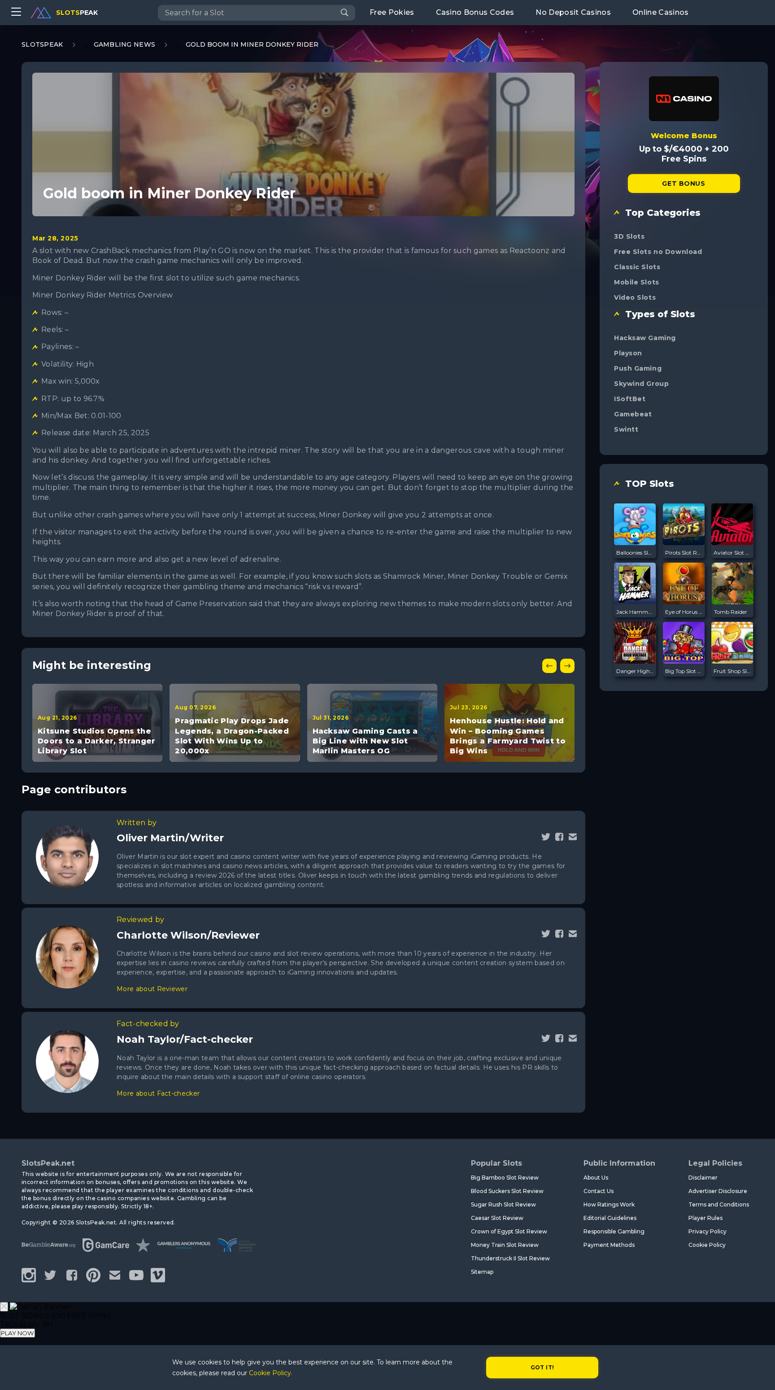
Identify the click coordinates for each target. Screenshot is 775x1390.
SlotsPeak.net (48, 1163)
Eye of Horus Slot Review (684, 611)
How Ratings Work (609, 1204)
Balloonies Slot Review (635, 552)
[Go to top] (758, 1372)
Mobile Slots (636, 282)
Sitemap (482, 1271)
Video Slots (635, 297)
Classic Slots (637, 267)
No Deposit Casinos (573, 12)
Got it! (542, 1367)
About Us (595, 1177)
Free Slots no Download (658, 252)
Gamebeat (633, 414)
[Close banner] (4, 1306)
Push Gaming (638, 368)
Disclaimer (703, 1177)
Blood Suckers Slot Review (507, 1191)
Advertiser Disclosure (717, 1191)
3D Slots (629, 236)
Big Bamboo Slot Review (505, 1177)
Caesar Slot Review (497, 1218)
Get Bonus (683, 183)
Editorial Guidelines (609, 1218)
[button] (549, 666)
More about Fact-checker (158, 1093)
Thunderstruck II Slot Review (510, 1258)
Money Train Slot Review (505, 1244)
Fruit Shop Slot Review (732, 671)
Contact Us (598, 1191)
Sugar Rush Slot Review (503, 1204)
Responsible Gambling (613, 1231)
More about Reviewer (152, 989)
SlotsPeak (42, 44)
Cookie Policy (707, 1244)
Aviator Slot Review (732, 552)
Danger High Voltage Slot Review (635, 671)
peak (77, 13)
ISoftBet (629, 399)
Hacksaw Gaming (645, 338)
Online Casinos (660, 12)
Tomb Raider (730, 611)
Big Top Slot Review (684, 671)
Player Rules (705, 1218)
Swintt (626, 429)
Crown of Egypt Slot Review (509, 1231)
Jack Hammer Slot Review (635, 611)
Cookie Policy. (270, 1373)
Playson (628, 353)
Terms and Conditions (718, 1204)
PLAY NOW (17, 1333)
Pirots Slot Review (684, 552)
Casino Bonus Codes (475, 12)
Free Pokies (392, 12)
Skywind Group (641, 384)
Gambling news (125, 44)
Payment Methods (609, 1244)
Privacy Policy (707, 1231)
